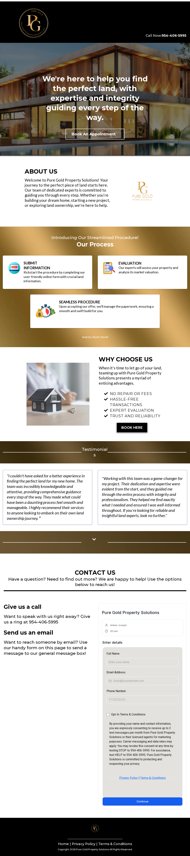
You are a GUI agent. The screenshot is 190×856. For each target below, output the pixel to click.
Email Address (116, 672)
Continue (142, 801)
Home (63, 844)
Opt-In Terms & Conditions (128, 714)
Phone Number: (116, 691)
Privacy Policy (128, 778)
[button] (116, 628)
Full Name (113, 653)
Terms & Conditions (153, 778)
